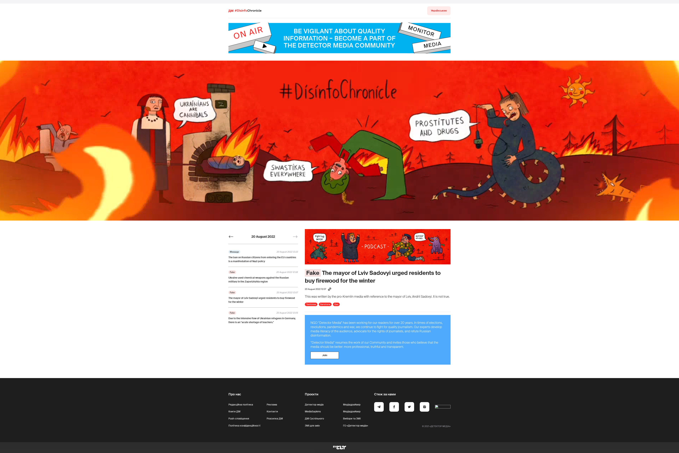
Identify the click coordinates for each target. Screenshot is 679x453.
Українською (439, 10)
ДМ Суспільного (314, 418)
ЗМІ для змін (312, 425)
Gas (336, 304)
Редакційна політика (240, 404)
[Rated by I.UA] (443, 407)
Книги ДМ (234, 411)
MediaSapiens (313, 411)
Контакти (272, 411)
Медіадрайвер (352, 404)
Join (324, 355)
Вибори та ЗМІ (352, 418)
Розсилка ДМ (275, 418)
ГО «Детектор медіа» (355, 425)
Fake (312, 273)
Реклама (272, 404)
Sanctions (325, 304)
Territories (311, 304)
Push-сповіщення (238, 418)
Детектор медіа (314, 404)
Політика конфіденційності (244, 425)
